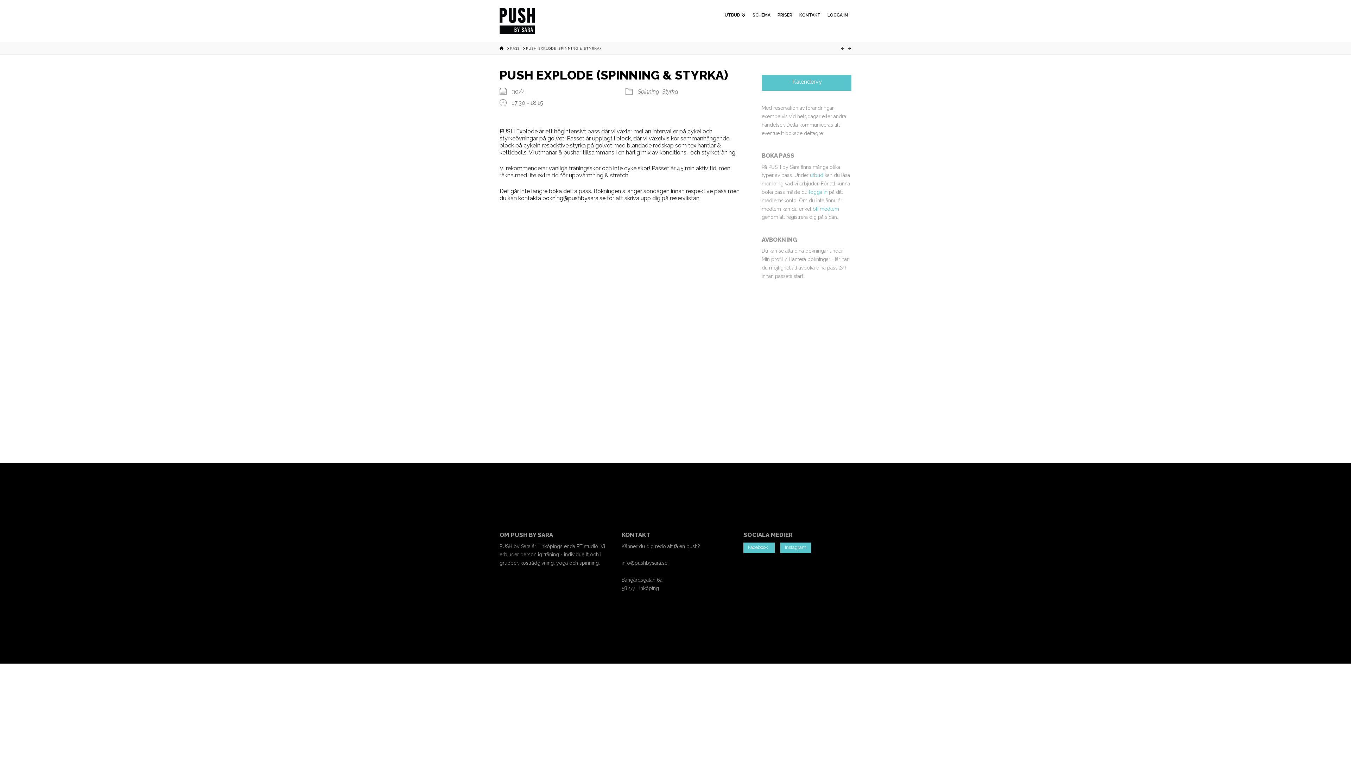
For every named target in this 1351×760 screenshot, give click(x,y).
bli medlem (826, 209)
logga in (818, 192)
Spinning (648, 91)
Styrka (670, 91)
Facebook (759, 547)
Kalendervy (806, 81)
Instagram (795, 547)
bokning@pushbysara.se (574, 198)
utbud (816, 175)
